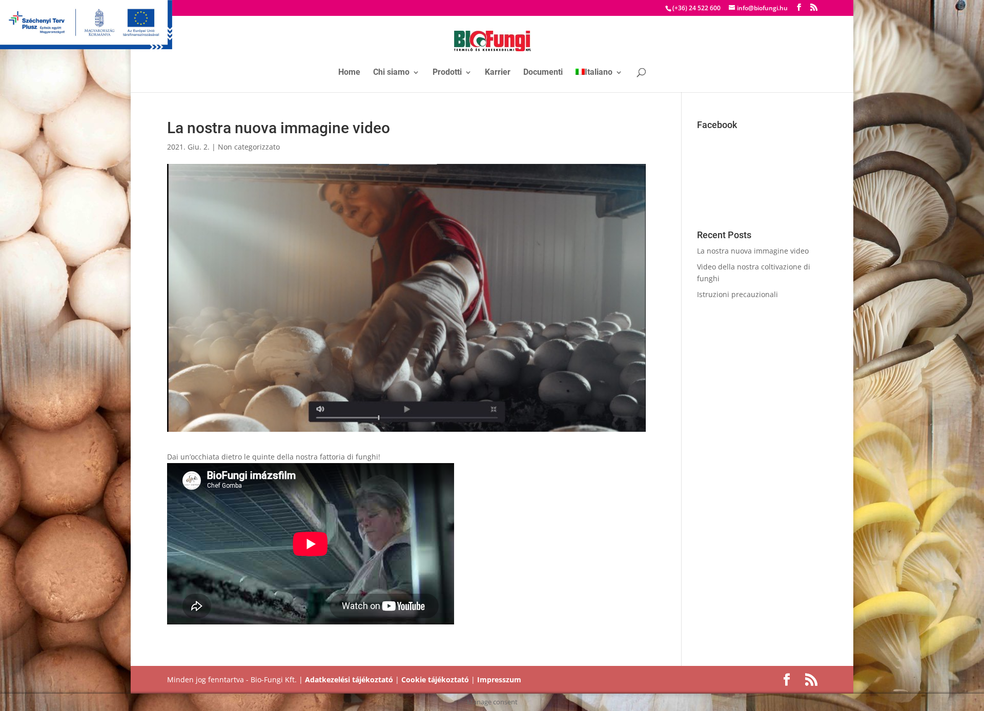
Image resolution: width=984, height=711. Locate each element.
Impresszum (499, 679)
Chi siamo (391, 73)
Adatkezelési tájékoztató (349, 679)
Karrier (497, 73)
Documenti (543, 73)
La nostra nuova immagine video (753, 251)
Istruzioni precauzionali (737, 294)
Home (349, 73)
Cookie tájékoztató (435, 679)
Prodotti (447, 73)
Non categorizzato (249, 147)
